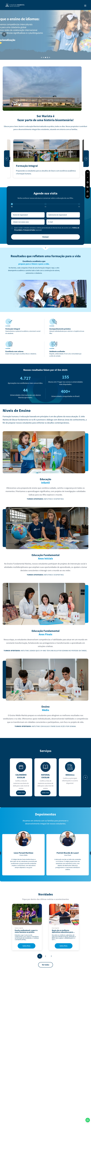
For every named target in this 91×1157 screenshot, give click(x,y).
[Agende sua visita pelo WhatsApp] (87, 1120)
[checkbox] (12, 228)
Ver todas (45, 965)
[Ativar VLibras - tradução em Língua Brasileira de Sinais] (87, 191)
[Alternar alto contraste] (87, 182)
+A (87, 172)
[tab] (41, 57)
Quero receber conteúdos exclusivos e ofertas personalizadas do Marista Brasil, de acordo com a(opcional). (46, 229)
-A (87, 177)
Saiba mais (21, 793)
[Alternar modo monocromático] (87, 187)
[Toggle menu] (85, 5)
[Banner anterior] (4, 34)
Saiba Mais (26, 946)
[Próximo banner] (81, 34)
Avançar (45, 237)
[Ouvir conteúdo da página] (87, 196)
